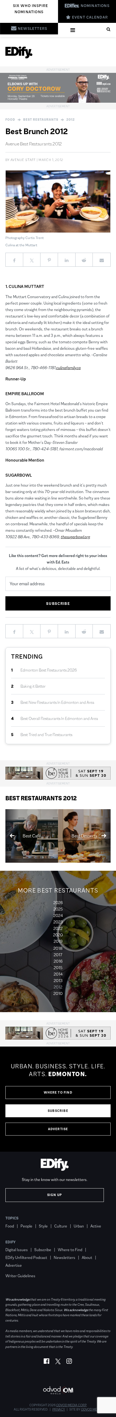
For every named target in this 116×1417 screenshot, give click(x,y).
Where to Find (58, 1092)
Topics (12, 1218)
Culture (60, 1226)
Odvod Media (91, 1409)
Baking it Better (33, 686)
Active (95, 1226)
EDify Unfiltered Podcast (26, 1257)
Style (43, 1226)
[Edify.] (18, 52)
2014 (58, 974)
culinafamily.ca (68, 367)
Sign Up (54, 1195)
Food (10, 119)
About (87, 1257)
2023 (58, 922)
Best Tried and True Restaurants (46, 734)
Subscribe (58, 1111)
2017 (58, 954)
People (26, 1226)
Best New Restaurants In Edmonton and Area (57, 702)
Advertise (58, 1129)
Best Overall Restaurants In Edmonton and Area (59, 718)
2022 (58, 928)
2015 (58, 967)
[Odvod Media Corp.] (58, 1390)
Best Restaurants (40, 119)
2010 (58, 993)
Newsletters (64, 1257)
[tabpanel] (58, 1099)
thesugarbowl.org (75, 536)
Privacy (58, 1409)
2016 (58, 961)
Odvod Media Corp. (71, 1405)
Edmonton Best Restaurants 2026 (49, 670)
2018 (58, 948)
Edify (10, 1242)
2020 (58, 934)
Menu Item (15, 1267)
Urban (79, 1226)
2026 (58, 902)
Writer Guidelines (20, 1275)
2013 (58, 980)
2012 (70, 119)
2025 (58, 909)
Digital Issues (16, 1249)
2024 (58, 915)
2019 (58, 941)
